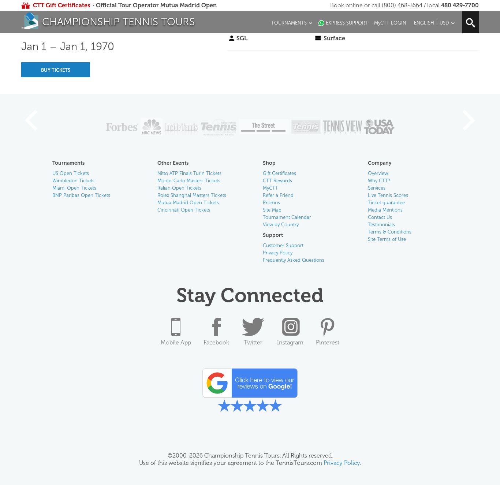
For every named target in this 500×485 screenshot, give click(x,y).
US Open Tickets (70, 173)
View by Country (281, 224)
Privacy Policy (277, 252)
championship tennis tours (118, 22)
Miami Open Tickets (74, 188)
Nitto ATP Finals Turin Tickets (189, 173)
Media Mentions (385, 210)
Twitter (253, 342)
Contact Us (380, 217)
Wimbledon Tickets (73, 180)
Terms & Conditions (389, 232)
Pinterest (327, 342)
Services (376, 188)
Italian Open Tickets (179, 188)
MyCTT (270, 188)
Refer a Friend (278, 195)
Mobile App (176, 342)
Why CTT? (379, 180)
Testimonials (381, 224)
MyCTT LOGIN (390, 23)
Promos (271, 202)
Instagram (290, 342)
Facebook (216, 342)
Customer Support (283, 245)
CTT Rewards (277, 180)
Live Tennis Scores (388, 195)
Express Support (347, 23)
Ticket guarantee (386, 202)
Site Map (272, 210)
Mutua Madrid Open (188, 5)
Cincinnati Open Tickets (183, 210)
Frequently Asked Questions (293, 260)
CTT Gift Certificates (61, 5)
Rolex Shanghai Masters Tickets (191, 195)
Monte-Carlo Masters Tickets (188, 180)
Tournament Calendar (287, 217)
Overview (378, 173)
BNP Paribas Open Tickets (81, 195)
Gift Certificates (279, 173)
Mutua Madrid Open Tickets (188, 202)
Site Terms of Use (387, 239)
